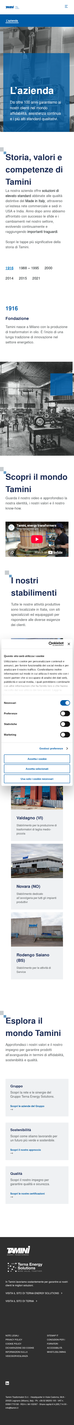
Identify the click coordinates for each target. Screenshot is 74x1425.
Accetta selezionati (37, 768)
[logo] (13, 7)
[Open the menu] (66, 6)
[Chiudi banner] (69, 644)
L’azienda (12, 21)
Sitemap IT (52, 1335)
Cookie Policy (13, 1343)
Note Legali (12, 1335)
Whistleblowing (56, 1352)
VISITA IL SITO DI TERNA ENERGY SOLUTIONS (32, 1293)
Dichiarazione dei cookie (20, 1347)
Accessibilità (54, 1347)
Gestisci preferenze (51, 748)
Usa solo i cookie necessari (37, 778)
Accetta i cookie (37, 758)
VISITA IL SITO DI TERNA (20, 1301)
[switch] (65, 713)
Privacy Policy (14, 1339)
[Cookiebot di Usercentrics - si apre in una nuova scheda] (49, 644)
